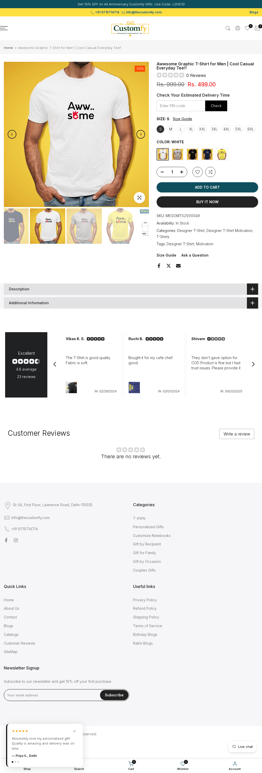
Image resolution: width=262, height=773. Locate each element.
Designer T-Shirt (190, 230)
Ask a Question (195, 255)
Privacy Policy (145, 600)
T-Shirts (163, 237)
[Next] (140, 134)
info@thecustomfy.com (144, 12)
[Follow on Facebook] (6, 540)
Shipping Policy (146, 617)
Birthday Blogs (145, 634)
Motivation (204, 244)
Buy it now (207, 202)
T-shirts (139, 518)
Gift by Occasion (147, 561)
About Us (11, 608)
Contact (10, 617)
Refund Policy (145, 608)
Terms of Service (147, 626)
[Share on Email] (178, 265)
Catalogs (11, 634)
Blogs (253, 12)
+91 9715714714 (107, 12)
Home (8, 47)
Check (216, 106)
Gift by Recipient (147, 544)
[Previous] (12, 134)
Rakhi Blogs (143, 643)
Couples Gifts (144, 570)
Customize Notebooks (152, 535)
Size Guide (182, 119)
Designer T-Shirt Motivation (229, 230)
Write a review (237, 433)
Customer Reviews (19, 643)
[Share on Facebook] (159, 265)
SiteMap (11, 651)
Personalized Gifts (148, 527)
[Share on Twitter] (168, 265)
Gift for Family (144, 553)
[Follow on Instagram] (16, 540)
